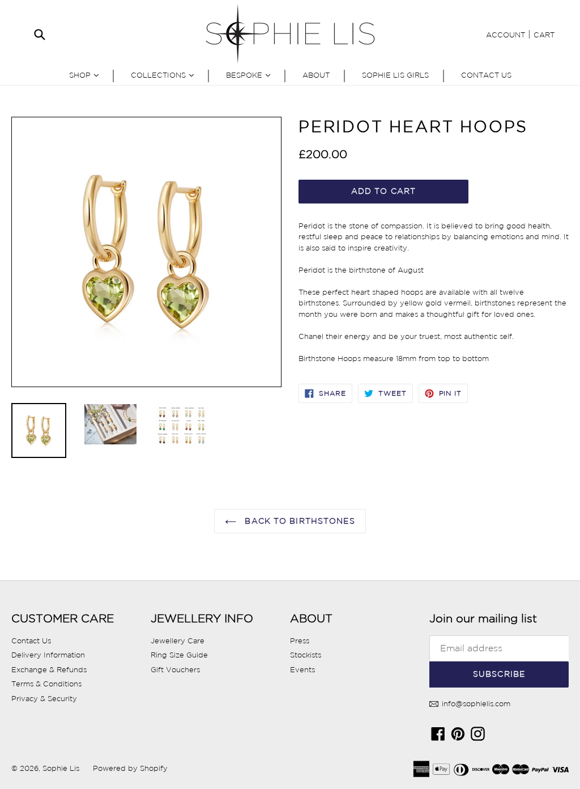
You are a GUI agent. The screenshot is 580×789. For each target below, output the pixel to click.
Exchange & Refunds (49, 669)
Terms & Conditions (46, 684)
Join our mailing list (483, 618)
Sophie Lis (62, 768)
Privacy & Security (44, 698)
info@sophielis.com (475, 703)
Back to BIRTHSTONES (298, 520)
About (316, 75)
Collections (165, 74)
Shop (86, 74)
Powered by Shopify (130, 768)
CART (544, 35)
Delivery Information (48, 655)
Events (302, 669)
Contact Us (486, 75)
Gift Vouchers (175, 669)
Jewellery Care (177, 641)
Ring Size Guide (179, 655)
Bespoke (251, 74)
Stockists (305, 655)
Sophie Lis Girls (395, 75)
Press (299, 641)
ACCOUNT (505, 35)
